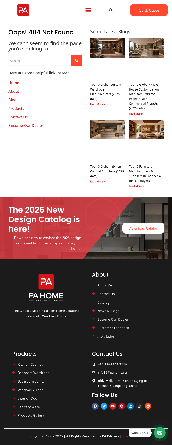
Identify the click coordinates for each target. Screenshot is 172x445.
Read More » (97, 104)
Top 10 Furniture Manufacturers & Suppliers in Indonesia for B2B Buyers (145, 173)
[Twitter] (104, 406)
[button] (88, 10)
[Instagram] (139, 406)
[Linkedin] (130, 406)
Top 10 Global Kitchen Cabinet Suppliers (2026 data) (107, 171)
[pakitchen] (46, 287)
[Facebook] (95, 406)
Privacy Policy (133, 436)
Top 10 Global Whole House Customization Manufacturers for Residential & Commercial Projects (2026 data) (144, 96)
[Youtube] (112, 406)
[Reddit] (148, 406)
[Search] (76, 60)
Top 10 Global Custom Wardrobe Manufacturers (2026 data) (105, 91)
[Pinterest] (121, 406)
